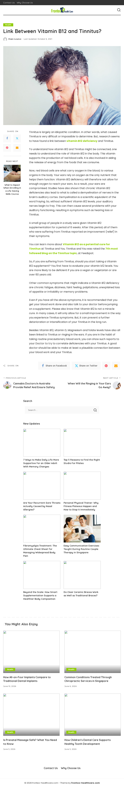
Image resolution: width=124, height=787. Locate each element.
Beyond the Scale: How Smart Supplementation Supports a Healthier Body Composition (40, 595)
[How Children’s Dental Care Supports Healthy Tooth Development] (92, 715)
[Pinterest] (7, 148)
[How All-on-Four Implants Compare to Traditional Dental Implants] (31, 652)
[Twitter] (17, 138)
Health (8, 25)
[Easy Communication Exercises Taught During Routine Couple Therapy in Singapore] (82, 529)
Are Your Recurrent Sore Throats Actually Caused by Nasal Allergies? (41, 506)
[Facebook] (7, 138)
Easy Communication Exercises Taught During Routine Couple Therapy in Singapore (81, 549)
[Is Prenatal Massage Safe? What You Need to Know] (31, 715)
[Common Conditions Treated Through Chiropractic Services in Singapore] (92, 652)
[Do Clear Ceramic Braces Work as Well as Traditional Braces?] (82, 575)
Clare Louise (14, 39)
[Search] (119, 10)
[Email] (17, 148)
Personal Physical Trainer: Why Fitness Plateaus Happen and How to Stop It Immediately (81, 506)
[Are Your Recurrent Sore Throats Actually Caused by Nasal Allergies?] (41, 486)
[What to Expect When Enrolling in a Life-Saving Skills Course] (12, 173)
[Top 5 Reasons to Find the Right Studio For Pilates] (82, 443)
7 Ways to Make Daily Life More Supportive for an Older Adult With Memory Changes (41, 463)
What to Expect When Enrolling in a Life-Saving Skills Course (12, 189)
